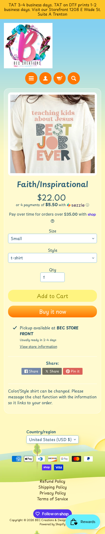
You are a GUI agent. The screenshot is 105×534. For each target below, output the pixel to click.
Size (52, 231)
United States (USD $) (50, 439)
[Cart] (59, 78)
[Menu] (31, 78)
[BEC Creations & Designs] (28, 45)
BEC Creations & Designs (51, 520)
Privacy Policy (53, 493)
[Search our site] (74, 78)
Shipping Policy (52, 487)
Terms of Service (52, 499)
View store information (38, 346)
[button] (52, 204)
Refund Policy (52, 481)
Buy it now (52, 311)
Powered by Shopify (52, 524)
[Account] (45, 78)
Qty (52, 269)
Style (52, 250)
